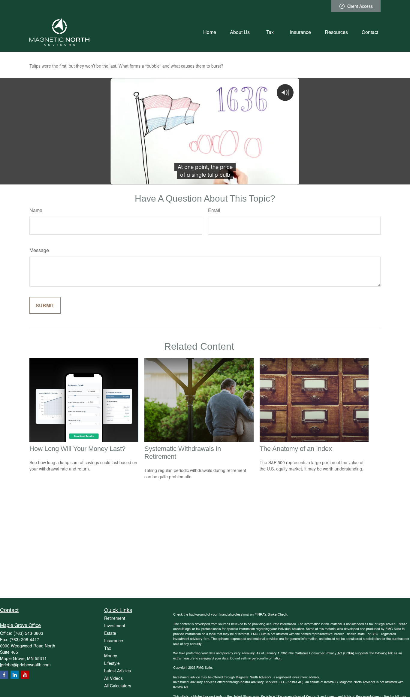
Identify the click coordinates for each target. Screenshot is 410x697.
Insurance (113, 641)
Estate (110, 633)
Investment (114, 625)
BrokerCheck (277, 614)
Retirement (114, 618)
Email (214, 210)
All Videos (113, 678)
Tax (107, 648)
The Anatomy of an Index (296, 448)
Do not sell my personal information (255, 658)
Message (39, 250)
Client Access (360, 6)
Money (110, 656)
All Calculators (117, 686)
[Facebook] (4, 675)
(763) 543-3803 (28, 633)
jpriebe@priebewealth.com (25, 665)
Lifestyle (112, 663)
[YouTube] (25, 675)
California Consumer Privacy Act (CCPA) (324, 652)
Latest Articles (117, 671)
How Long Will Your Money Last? (77, 448)
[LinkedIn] (15, 675)
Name (35, 210)
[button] (210, 32)
